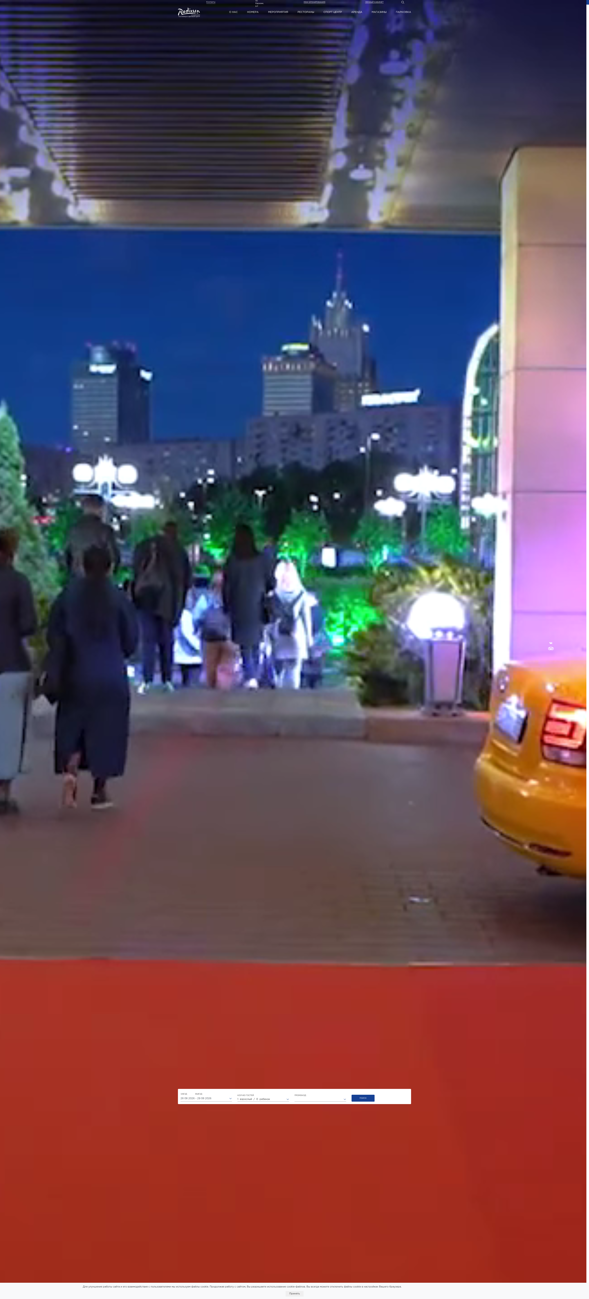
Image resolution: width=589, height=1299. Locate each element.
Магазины (379, 12)
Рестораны (306, 12)
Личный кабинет (374, 2)
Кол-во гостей (245, 1095)
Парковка (403, 12)
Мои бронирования (314, 2)
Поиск (363, 1098)
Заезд (191, 1094)
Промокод (300, 1095)
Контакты (210, 2)
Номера (253, 12)
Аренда (356, 12)
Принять (294, 1294)
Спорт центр (332, 12)
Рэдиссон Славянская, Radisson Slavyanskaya (189, 12)
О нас (233, 12)
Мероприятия (278, 12)
